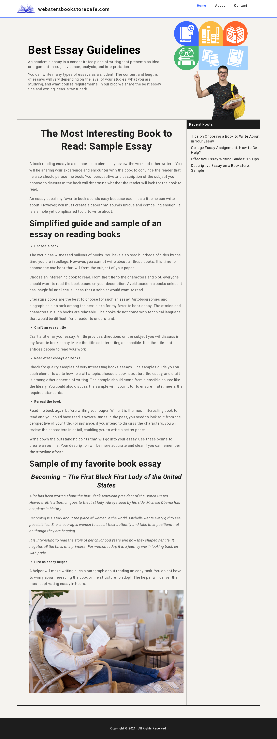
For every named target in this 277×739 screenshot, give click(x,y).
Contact (240, 6)
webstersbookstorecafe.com (74, 9)
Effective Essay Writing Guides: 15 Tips (225, 159)
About (220, 6)
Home (201, 6)
